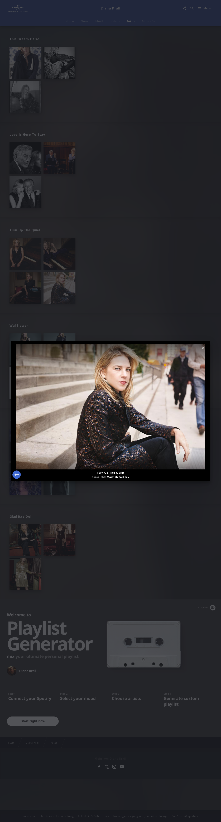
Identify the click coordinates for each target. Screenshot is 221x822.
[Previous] (16, 474)
